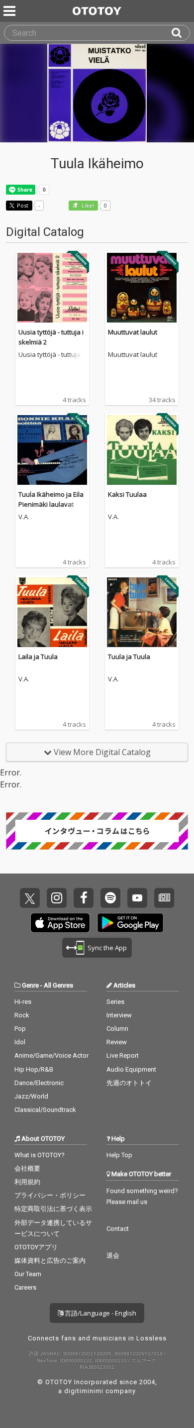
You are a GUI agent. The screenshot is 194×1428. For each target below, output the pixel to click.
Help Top (119, 1155)
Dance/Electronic (39, 1083)
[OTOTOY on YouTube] (137, 898)
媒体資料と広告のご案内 (50, 1260)
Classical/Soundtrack (45, 1109)
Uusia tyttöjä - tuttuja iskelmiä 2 (51, 355)
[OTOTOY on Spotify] (110, 898)
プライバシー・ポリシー (50, 1195)
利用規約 (27, 1182)
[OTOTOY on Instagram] (57, 898)
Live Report (122, 1055)
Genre (30, 985)
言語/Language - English (99, 1313)
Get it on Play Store (130, 923)
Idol (19, 1042)
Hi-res (22, 1001)
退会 (112, 1255)
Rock (21, 1015)
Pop (20, 1028)
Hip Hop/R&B (33, 1069)
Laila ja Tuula (38, 656)
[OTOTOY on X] (30, 898)
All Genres (58, 985)
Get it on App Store (60, 923)
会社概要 (27, 1168)
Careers (25, 1287)
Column (117, 1028)
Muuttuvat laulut (132, 332)
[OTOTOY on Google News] (164, 898)
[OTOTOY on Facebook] (84, 898)
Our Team (27, 1274)
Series (115, 1001)
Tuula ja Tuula (129, 656)
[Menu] (10, 11)
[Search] (181, 32)
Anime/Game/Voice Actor (51, 1055)
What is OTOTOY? (39, 1155)
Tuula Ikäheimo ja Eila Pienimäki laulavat (51, 499)
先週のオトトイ (129, 1083)
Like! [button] (87, 206)
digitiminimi (83, 1391)
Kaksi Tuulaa (127, 494)
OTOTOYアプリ (36, 1247)
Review (116, 1042)
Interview (119, 1015)
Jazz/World (31, 1096)
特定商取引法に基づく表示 (53, 1208)
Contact (117, 1228)
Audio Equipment (131, 1069)
